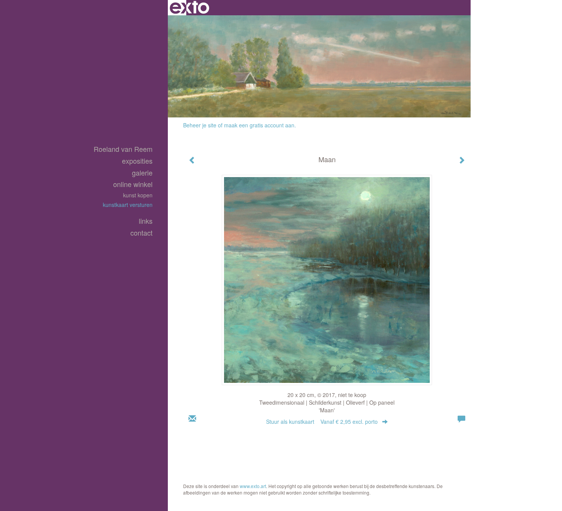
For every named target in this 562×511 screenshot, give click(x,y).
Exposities (137, 161)
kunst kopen (138, 195)
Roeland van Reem (123, 149)
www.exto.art (253, 486)
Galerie (142, 172)
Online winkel (133, 184)
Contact (141, 233)
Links (146, 221)
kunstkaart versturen (128, 204)
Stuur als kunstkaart (322, 421)
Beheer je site (199, 125)
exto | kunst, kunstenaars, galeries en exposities (189, 7)
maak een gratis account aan (259, 125)
